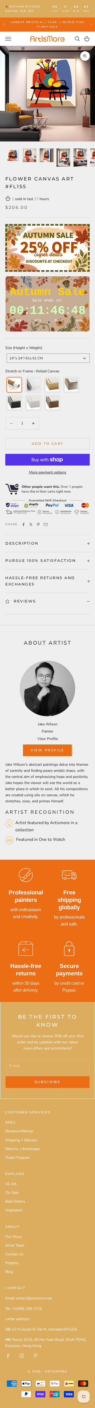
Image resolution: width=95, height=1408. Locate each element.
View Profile (47, 738)
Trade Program (17, 1157)
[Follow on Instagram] (21, 1355)
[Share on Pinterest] (38, 524)
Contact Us (14, 1254)
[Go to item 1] (12, 155)
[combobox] (48, 358)
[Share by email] (46, 524)
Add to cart (48, 443)
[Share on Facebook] (23, 524)
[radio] (13, 385)
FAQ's (10, 1122)
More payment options (47, 472)
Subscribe (47, 1082)
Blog (9, 1271)
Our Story (13, 1236)
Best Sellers (15, 1201)
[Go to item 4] (63, 157)
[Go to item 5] (80, 157)
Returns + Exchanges (22, 1148)
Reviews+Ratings (19, 1131)
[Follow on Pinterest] (35, 1355)
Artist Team (14, 1245)
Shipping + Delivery (21, 1140)
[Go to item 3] (46, 155)
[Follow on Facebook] (8, 1355)
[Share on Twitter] (31, 524)
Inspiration (14, 1210)
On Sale (11, 1192)
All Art (10, 1183)
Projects (11, 1262)
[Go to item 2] (29, 155)
